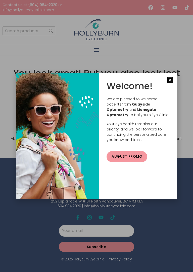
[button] (170, 80)
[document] (96, 136)
